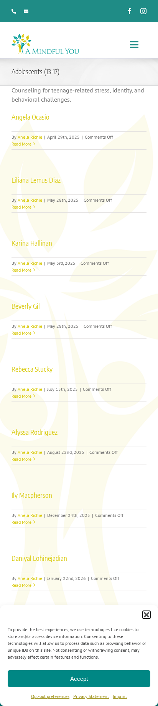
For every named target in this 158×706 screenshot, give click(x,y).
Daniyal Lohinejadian (39, 558)
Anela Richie (30, 137)
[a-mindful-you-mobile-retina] (45, 36)
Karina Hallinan (32, 242)
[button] (146, 615)
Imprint (120, 696)
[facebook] (130, 11)
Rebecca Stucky (32, 368)
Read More (21, 144)
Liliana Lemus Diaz (36, 179)
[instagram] (143, 11)
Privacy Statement (91, 696)
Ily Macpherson (32, 495)
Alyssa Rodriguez (35, 431)
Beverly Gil (26, 305)
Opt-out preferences (50, 696)
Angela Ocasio (30, 116)
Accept (79, 678)
